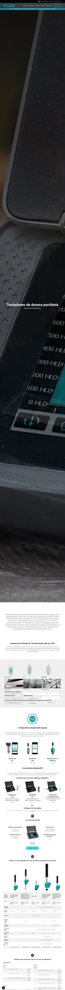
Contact (58, 5)
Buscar (52, 1)
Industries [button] (31, 5)
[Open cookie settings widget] (3, 987)
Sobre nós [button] (48, 5)
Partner (58, 1)
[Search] (52, 5)
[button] (61, 1)
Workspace (42, 1)
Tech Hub (43, 5)
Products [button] (37, 5)
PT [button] (47, 1)
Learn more (12, 762)
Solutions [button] (25, 5)
